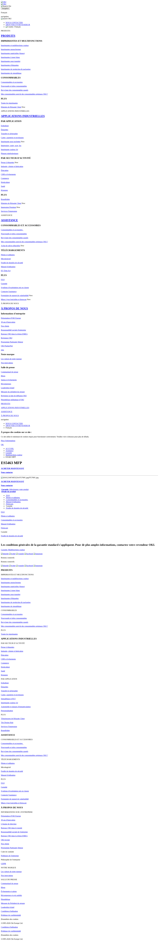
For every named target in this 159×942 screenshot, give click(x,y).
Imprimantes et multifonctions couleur (15, 45)
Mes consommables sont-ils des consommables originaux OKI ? (24, 94)
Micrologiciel (6, 259)
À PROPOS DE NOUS (14, 308)
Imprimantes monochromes (11, 49)
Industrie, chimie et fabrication (12, 166)
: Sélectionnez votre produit (15, 489)
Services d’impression (9, 211)
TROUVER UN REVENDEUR (18, 25)
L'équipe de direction (8, 824)
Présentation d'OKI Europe (11, 318)
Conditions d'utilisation (9, 911)
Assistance (9, 451)
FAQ (3, 280)
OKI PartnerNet (7, 346)
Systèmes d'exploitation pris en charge (15, 288)
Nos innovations (7, 363)
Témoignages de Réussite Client (13, 719)
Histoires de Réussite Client (11, 107)
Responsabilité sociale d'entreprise (13, 330)
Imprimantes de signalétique (11, 73)
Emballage (5, 126)
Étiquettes (4, 130)
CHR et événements (8, 174)
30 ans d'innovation (8, 322)
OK (2, 445)
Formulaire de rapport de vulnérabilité (15, 295)
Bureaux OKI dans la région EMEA (14, 334)
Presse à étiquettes (7, 162)
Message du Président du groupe (13, 903)
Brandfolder (5, 199)
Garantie (4, 284)
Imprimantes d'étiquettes (10, 65)
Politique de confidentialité (11, 915)
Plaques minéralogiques (9, 153)
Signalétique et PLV (8, 699)
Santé (3, 186)
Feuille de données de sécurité (12, 263)
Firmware (10, 504)
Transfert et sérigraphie (9, 134)
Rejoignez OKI (6, 338)
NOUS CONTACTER (14, 23)
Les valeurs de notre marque (11, 359)
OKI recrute (5, 840)
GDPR (3, 864)
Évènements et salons (9, 891)
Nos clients (5, 326)
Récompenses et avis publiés (11, 895)
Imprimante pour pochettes (10, 142)
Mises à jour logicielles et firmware (14, 299)
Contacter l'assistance (9, 292)
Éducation (4, 170)
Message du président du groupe (13, 392)
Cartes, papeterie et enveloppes (12, 138)
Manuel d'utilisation (8, 267)
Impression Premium (8, 207)
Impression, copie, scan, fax (11, 146)
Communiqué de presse (9, 372)
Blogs (3, 376)
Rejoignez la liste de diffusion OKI (14, 396)
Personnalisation (7, 711)
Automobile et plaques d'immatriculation (16, 707)
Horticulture (5, 182)
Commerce (5, 178)
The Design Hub (7, 723)
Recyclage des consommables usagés (14, 90)
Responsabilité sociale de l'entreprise (14, 832)
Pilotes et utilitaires (8, 255)
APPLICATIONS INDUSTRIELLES (23, 116)
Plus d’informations (8, 441)
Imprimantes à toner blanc (10, 57)
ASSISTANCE (9, 220)
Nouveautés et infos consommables (14, 86)
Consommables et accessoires (12, 82)
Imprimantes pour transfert (10, 61)
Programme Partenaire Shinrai (12, 342)
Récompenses (6, 384)
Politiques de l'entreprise (10, 856)
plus (2, 350)
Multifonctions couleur (14, 455)
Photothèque (5, 899)
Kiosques (4, 190)
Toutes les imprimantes (9, 103)
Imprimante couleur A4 (9, 150)
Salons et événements (9, 380)
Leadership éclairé (7, 388)
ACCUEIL (10, 449)
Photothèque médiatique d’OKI (12, 400)
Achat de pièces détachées (10, 246)
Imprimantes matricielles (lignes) (13, 53)
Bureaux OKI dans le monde (11, 828)
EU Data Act (5, 271)
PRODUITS (8, 35)
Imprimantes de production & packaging (15, 69)
